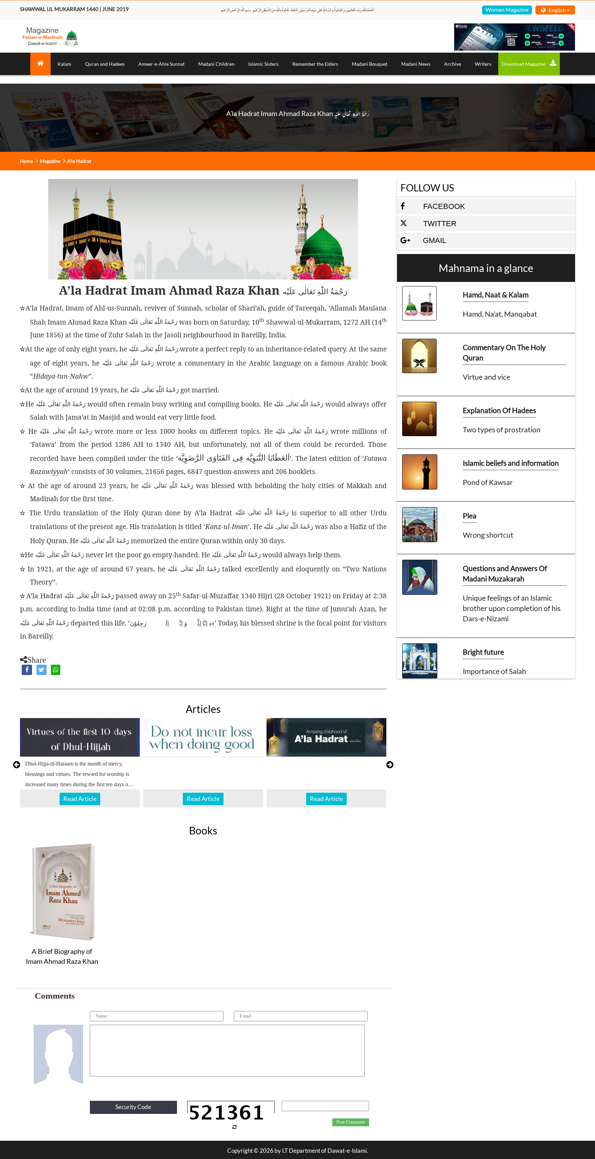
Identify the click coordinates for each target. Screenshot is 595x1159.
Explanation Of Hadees (499, 410)
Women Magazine (507, 9)
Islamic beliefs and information (511, 463)
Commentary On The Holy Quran (504, 352)
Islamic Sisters (263, 64)
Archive (452, 64)
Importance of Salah (494, 671)
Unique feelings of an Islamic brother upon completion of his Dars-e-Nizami (512, 608)
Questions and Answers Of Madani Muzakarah (505, 573)
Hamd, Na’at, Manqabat (500, 313)
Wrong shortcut (488, 534)
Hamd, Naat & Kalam (496, 294)
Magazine (50, 161)
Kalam (64, 64)
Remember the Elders (315, 64)
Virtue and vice (486, 376)
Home (26, 161)
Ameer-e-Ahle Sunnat (161, 64)
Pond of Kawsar (488, 482)
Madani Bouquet (369, 64)
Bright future (483, 651)
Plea (470, 515)
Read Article (79, 798)
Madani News (415, 64)
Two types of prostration (502, 429)
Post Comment (350, 1122)
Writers (483, 64)
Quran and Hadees (105, 64)
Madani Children (216, 64)
